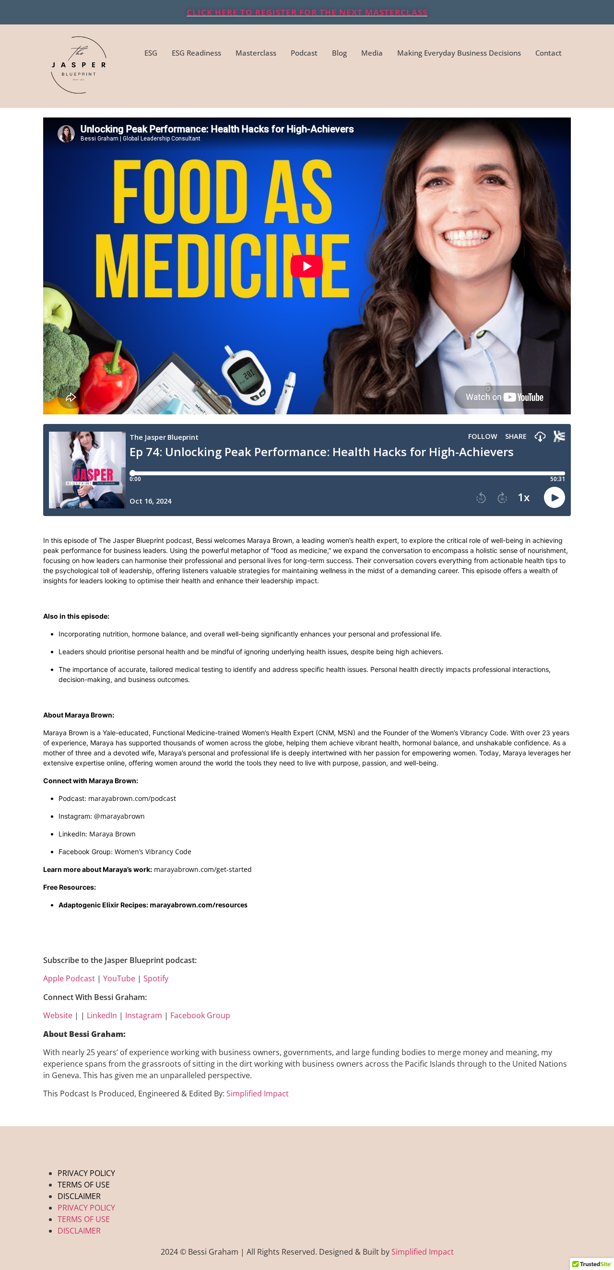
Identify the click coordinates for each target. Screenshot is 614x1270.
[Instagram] (500, 84)
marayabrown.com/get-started (203, 869)
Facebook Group (200, 1015)
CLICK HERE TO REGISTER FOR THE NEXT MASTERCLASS (307, 12)
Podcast (304, 53)
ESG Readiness (196, 53)
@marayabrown (119, 816)
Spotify (155, 978)
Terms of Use (84, 1184)
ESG (150, 53)
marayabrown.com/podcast (132, 798)
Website (57, 1015)
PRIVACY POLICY (86, 1173)
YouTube (119, 978)
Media (372, 53)
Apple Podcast (69, 978)
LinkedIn (102, 1015)
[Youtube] (529, 84)
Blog (339, 53)
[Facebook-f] (472, 84)
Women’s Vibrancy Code (153, 851)
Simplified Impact (257, 1093)
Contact (548, 53)
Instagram (143, 1015)
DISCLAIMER (79, 1196)
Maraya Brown (112, 833)
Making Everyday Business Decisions (459, 53)
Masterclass (256, 53)
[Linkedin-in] (557, 84)
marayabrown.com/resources (199, 904)
